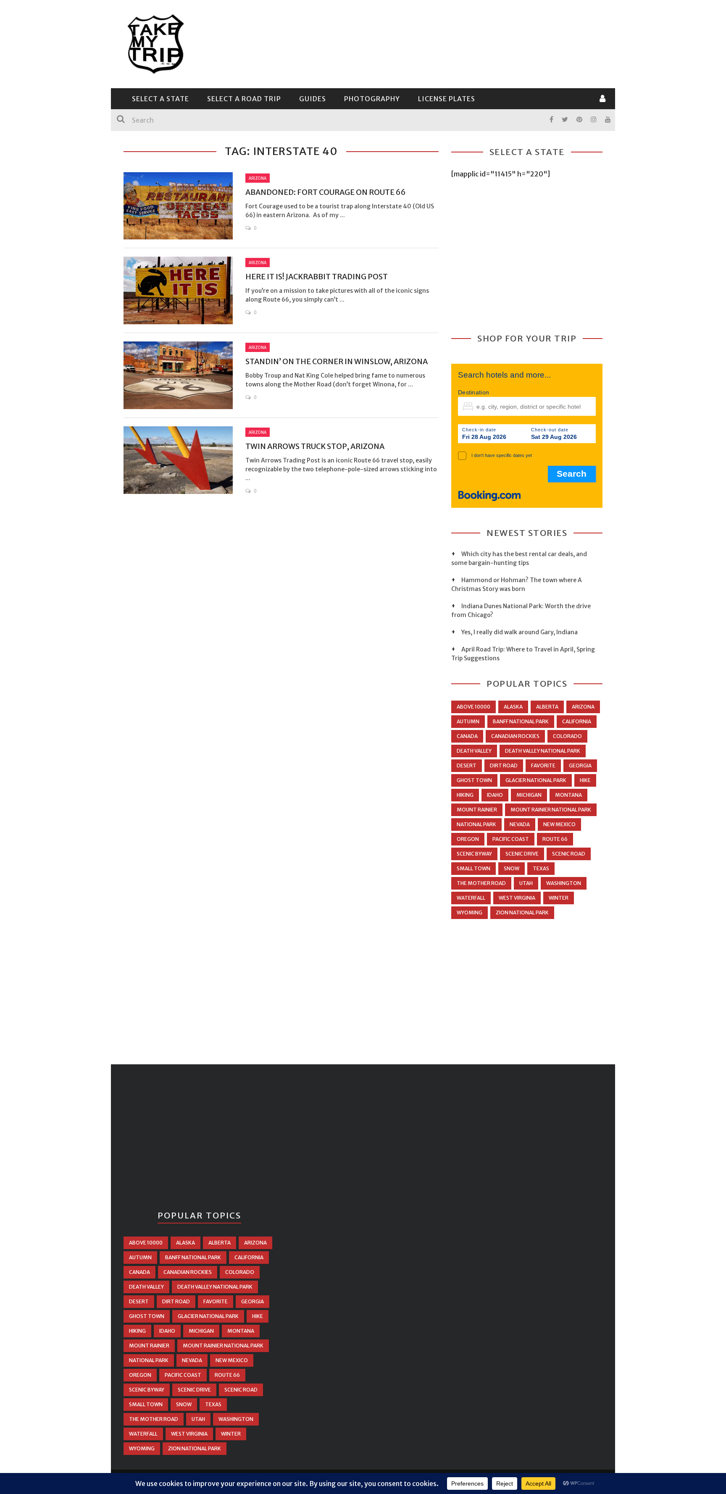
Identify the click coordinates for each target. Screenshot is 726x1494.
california (576, 721)
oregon (468, 839)
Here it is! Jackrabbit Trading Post (316, 276)
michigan (529, 795)
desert (466, 765)
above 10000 (473, 707)
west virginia (517, 898)
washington (563, 883)
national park (476, 824)
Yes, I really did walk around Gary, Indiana (519, 632)
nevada (520, 824)
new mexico (559, 824)
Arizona (257, 178)
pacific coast (510, 839)
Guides (312, 99)
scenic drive (522, 854)
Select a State (160, 99)
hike (585, 780)
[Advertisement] (449, 43)
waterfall (471, 898)
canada (467, 736)
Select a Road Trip (244, 99)
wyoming (469, 912)
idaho (495, 795)
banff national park (521, 721)
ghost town (474, 780)
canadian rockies (515, 736)
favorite (543, 765)
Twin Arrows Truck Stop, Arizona (314, 446)
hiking (465, 795)
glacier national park (535, 780)
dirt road (504, 765)
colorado (567, 736)
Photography (372, 99)
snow (511, 868)
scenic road (568, 854)
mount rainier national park (550, 809)
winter (558, 898)
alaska (513, 707)
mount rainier (477, 809)
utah (526, 883)
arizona (583, 707)
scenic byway (474, 854)
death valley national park (542, 751)
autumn (468, 721)
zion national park (522, 912)
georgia (580, 765)
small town (473, 868)
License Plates (446, 99)
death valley (474, 751)
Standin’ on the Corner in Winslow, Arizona (336, 361)
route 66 (555, 839)
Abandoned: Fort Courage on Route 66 (325, 192)
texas (541, 868)
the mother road (481, 883)
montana (568, 795)
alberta (547, 707)
